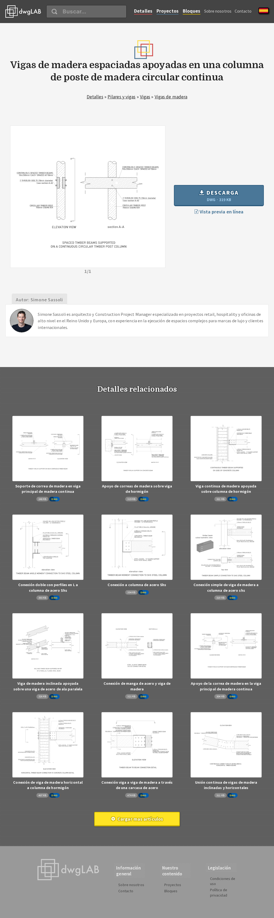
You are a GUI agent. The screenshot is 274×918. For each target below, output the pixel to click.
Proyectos (167, 11)
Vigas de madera (171, 96)
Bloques (191, 11)
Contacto (243, 11)
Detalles (143, 11)
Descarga (222, 195)
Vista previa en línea (221, 211)
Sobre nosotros (217, 11)
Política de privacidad (218, 892)
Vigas (145, 96)
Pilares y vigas (122, 96)
